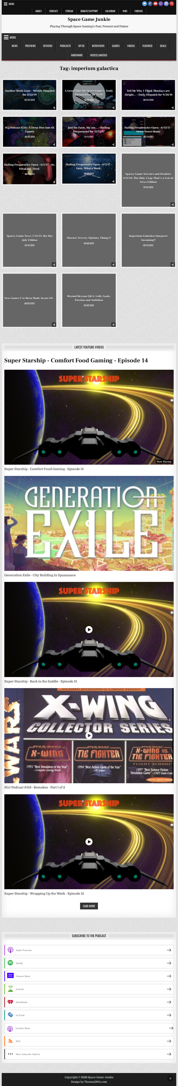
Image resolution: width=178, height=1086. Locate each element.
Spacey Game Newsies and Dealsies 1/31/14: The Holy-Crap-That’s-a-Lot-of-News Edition (148, 178)
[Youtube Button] (155, 3)
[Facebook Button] (150, 3)
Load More (89, 906)
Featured (147, 46)
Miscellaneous (98, 55)
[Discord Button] (166, 3)
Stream (69, 11)
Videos (131, 46)
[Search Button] (171, 3)
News (15, 46)
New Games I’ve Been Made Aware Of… (29, 298)
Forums (139, 11)
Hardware (77, 55)
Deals (163, 46)
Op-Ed (81, 46)
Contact (53, 11)
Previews (30, 46)
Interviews (98, 46)
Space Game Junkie (89, 19)
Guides (116, 46)
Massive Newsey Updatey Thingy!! (89, 238)
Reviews (47, 46)
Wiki (125, 11)
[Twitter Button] (144, 3)
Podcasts (65, 46)
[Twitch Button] (160, 3)
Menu (11, 4)
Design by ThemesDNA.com (89, 1081)
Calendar (110, 11)
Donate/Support (89, 11)
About (38, 11)
